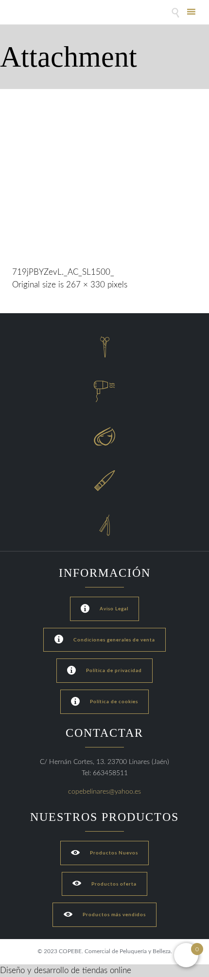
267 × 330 (85, 285)
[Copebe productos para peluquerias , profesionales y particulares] (37, 13)
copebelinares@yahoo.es (104, 791)
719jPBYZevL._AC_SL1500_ (63, 272)
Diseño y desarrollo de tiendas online (65, 970)
